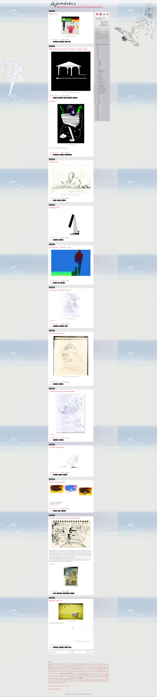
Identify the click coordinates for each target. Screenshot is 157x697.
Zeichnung (63, 200)
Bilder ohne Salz (59, 665)
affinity (88, 673)
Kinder (54, 200)
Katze (52, 668)
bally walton (50, 675)
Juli (98, 67)
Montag (57, 670)
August (99, 66)
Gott (74, 667)
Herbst (96, 667)
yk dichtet (106, 681)
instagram (91, 678)
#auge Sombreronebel (57, 482)
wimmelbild (97, 39)
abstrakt (55, 97)
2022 (98, 49)
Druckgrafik (101, 665)
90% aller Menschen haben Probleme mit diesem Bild (68, 49)
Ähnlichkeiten (62, 682)
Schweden (62, 671)
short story (91, 679)
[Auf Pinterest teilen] (68, 39)
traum (56, 681)
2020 (98, 52)
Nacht (65, 97)
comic (73, 675)
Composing (68, 665)
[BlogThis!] (63, 39)
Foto (96, 37)
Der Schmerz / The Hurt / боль (60, 247)
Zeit (69, 41)
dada (89, 675)
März (99, 100)
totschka (50, 681)
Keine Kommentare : (54, 39)
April (99, 98)
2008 (98, 116)
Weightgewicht (54, 208)
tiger (106, 679)
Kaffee (107, 667)
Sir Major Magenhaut (56, 447)
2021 (98, 51)
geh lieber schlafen (104, 676)
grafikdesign (55, 41)
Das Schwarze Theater (78, 665)
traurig (61, 681)
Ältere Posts (89, 652)
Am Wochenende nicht (57, 333)
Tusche (92, 671)
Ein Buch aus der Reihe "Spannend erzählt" (64, 518)
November (100, 61)
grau (61, 678)
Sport (66, 41)
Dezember (100, 60)
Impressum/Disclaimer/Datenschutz (55, 689)
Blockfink (52, 101)
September (100, 64)
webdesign (79, 681)
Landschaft (89, 668)
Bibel (52, 665)
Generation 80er (66, 593)
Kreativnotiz (103, 37)
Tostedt (87, 671)
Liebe (95, 668)
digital (56, 676)
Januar (99, 103)
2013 (98, 108)
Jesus (101, 667)
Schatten (56, 671)
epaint (95, 676)
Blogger (90, 694)
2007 (98, 117)
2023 (98, 47)
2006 (98, 119)
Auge (59, 510)
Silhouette (73, 671)
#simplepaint (56, 154)
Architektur (93, 664)
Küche (83, 668)
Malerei (97, 38)
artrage (104, 673)
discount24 (72, 676)
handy (66, 678)
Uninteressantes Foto (101, 671)
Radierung (105, 670)
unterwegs (67, 681)
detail (100, 675)
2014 (98, 106)
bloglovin (57, 675)
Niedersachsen (83, 670)
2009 (98, 114)
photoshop (61, 41)
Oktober (99, 63)
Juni (98, 95)
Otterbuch (90, 670)
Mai (98, 97)
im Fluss (85, 678)
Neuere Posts (52, 652)
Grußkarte (84, 667)
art (58, 282)
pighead (72, 679)
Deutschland (89, 665)
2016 (98, 58)
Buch (54, 593)
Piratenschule (54, 162)
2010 (98, 113)
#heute (50, 664)
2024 (98, 46)
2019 (98, 54)
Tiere (70, 647)
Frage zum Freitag (68, 154)
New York (75, 670)
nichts (55, 679)
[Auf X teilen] (64, 39)
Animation (85, 664)
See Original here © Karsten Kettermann (82, 641)
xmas (101, 681)
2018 (98, 55)
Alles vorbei (53, 14)
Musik (63, 670)
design (94, 675)
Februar (99, 101)
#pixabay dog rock (55, 601)
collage (68, 675)
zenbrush (53, 682)
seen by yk (75, 97)
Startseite (71, 652)
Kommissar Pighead (66, 668)
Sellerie (67, 671)
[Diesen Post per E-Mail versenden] (61, 39)
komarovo (97, 678)
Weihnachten (55, 673)
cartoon (62, 675)
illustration (55, 239)
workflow (94, 681)
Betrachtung (106, 664)
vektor (74, 681)
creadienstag (52, 320)
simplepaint (61, 239)
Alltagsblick (60, 97)
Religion (50, 671)
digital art (61, 154)
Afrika (68, 664)
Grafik (78, 667)
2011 (98, 111)
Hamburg (90, 667)
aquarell (94, 673)
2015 (98, 105)
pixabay (56, 505)
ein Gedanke (103, 38)
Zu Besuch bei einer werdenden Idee (62, 391)
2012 (98, 109)
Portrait (58, 200)
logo (101, 678)
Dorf (96, 665)
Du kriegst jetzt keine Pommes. (60, 290)
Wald (49, 673)
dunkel (79, 676)
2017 (98, 57)
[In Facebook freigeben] (66, 39)
